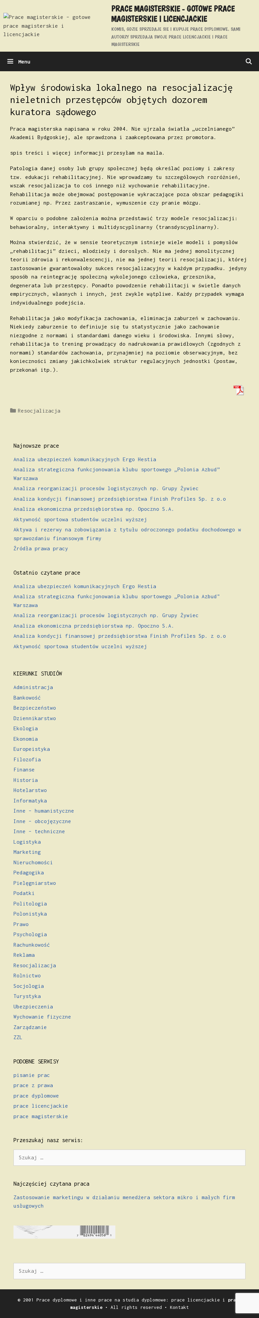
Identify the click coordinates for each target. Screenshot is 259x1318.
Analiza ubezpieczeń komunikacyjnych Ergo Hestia (84, 459)
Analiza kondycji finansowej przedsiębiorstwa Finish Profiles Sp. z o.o (119, 499)
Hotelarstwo (30, 790)
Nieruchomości (33, 862)
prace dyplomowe (36, 1095)
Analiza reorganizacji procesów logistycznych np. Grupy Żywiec (106, 488)
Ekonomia (25, 739)
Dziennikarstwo (34, 718)
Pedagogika (28, 872)
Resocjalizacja (39, 410)
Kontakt (179, 1307)
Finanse (24, 769)
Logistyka (27, 842)
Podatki (24, 893)
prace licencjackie (40, 1106)
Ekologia (25, 728)
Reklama (24, 955)
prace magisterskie (40, 1116)
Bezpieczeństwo (34, 708)
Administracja (33, 687)
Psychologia (30, 934)
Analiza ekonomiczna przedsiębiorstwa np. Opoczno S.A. (93, 509)
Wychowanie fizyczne (42, 1016)
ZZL (18, 1037)
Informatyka (30, 800)
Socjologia (28, 986)
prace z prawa (33, 1085)
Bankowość (27, 697)
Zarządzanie (30, 1027)
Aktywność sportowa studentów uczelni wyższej (80, 519)
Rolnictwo (27, 975)
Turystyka (27, 996)
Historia (25, 780)
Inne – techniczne (39, 831)
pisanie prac (31, 1075)
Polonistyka (30, 914)
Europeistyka (31, 749)
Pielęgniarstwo (34, 883)
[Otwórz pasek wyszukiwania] (248, 61)
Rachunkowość (31, 945)
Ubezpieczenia (33, 1006)
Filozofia (27, 759)
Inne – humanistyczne (43, 811)
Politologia (30, 903)
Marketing (27, 852)
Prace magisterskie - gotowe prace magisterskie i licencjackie (173, 13)
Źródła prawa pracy (40, 548)
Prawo (21, 924)
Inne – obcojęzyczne (42, 821)
